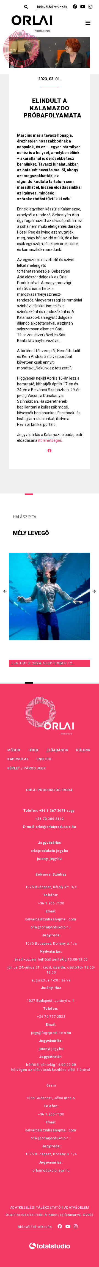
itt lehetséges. (50, 440)
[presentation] (5, 591)
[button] (49, 747)
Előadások (57, 750)
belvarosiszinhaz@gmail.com (50, 919)
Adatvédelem (76, 1208)
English (44, 759)
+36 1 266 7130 (51, 903)
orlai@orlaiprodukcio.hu (56, 827)
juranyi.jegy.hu (49, 859)
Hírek (34, 750)
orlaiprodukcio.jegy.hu (49, 851)
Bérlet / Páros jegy (26, 768)
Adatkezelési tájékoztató (35, 1208)
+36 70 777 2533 (51, 1017)
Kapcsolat (17, 759)
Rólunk (83, 750)
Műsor (13, 750)
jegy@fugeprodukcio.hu (51, 1033)
